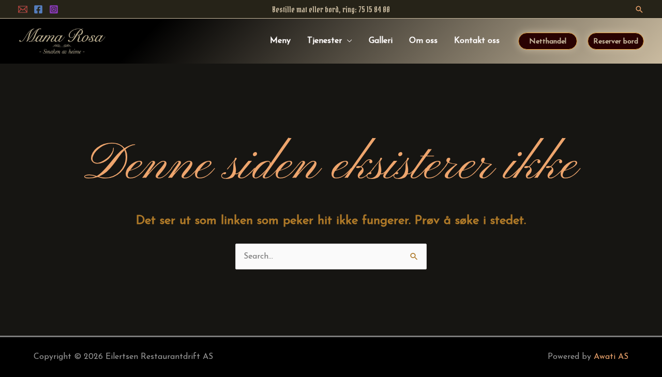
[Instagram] (53, 9)
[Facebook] (38, 9)
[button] (639, 9)
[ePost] (22, 9)
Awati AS (611, 357)
